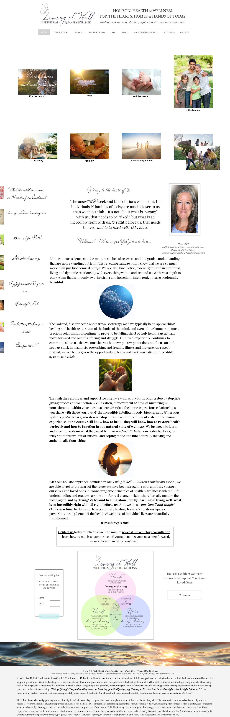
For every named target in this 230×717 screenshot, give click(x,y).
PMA (133, 671)
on (62, 532)
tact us (68, 532)
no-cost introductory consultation (146, 532)
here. (176, 714)
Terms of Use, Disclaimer (148, 671)
